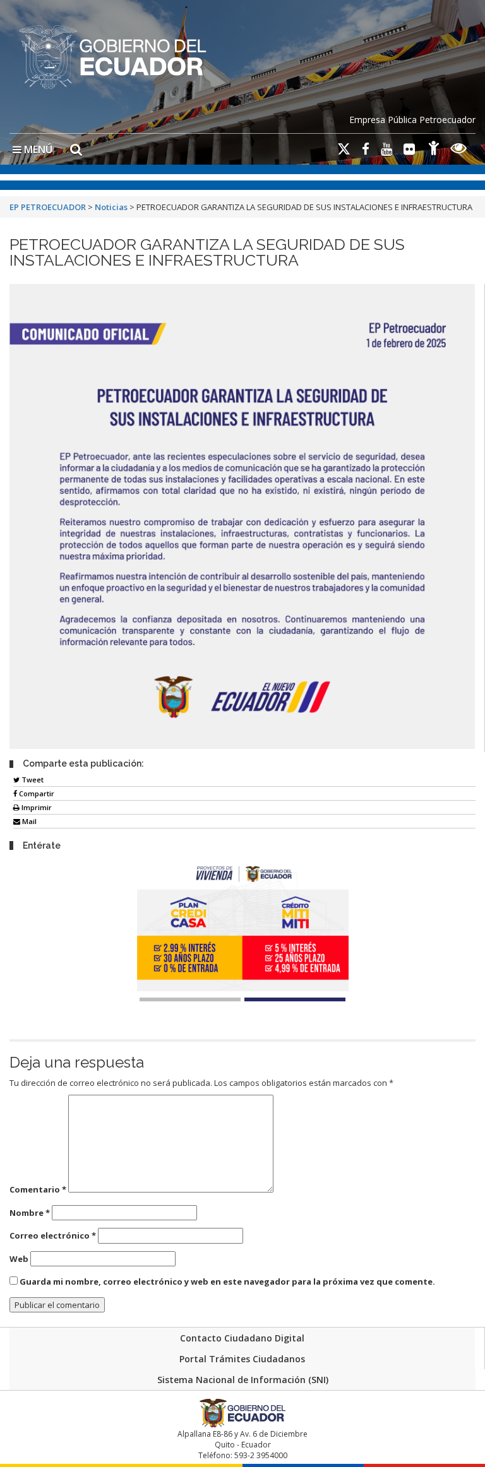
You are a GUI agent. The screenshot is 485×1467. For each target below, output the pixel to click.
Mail (28, 821)
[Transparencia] (459, 150)
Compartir (35, 793)
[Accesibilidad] (434, 150)
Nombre (29, 1212)
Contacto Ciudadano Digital (242, 1338)
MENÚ (36, 149)
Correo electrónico (52, 1235)
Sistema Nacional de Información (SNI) (242, 1380)
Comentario (37, 1189)
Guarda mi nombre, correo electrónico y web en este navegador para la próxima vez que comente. (227, 1281)
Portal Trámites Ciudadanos (242, 1359)
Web (18, 1258)
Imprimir (36, 807)
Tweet (32, 779)
